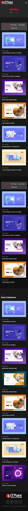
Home (11, 12)
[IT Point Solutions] (7, 2)
